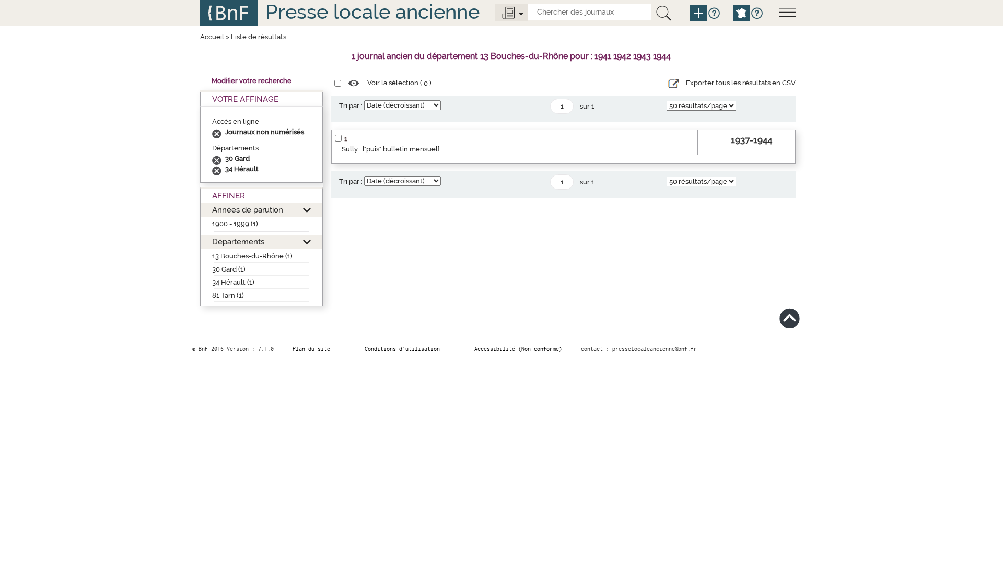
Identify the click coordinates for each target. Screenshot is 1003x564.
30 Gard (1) (229, 269)
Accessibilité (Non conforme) (518, 349)
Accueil (212, 37)
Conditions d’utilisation (402, 349)
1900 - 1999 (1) (235, 224)
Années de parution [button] (247, 209)
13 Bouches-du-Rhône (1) (252, 256)
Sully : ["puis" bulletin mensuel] (390, 149)
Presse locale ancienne (372, 12)
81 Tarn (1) (228, 295)
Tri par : (351, 106)
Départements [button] (238, 241)
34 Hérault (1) (233, 282)
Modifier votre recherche (251, 81)
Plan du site (311, 349)
